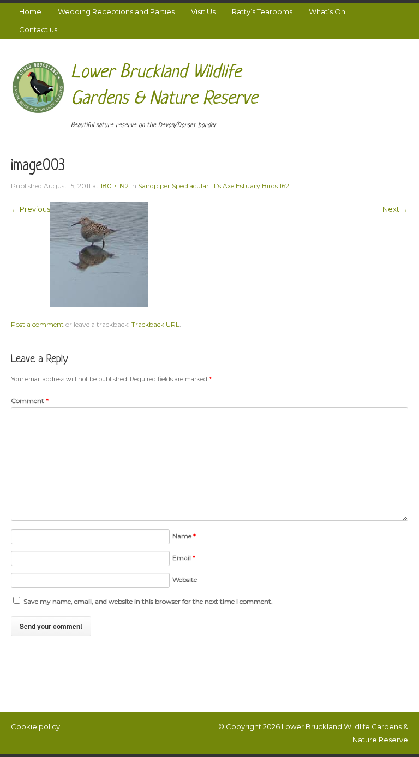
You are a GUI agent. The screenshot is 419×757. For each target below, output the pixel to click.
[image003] (99, 253)
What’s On (327, 11)
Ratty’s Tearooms (262, 11)
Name (184, 536)
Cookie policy (35, 726)
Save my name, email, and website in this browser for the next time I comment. (148, 601)
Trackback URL (155, 324)
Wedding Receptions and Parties (116, 11)
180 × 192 (114, 186)
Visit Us (203, 11)
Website (184, 579)
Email (183, 558)
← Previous (30, 209)
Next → (395, 209)
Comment (30, 400)
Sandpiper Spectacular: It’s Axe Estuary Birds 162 (213, 186)
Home (30, 11)
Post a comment (37, 324)
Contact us (38, 29)
